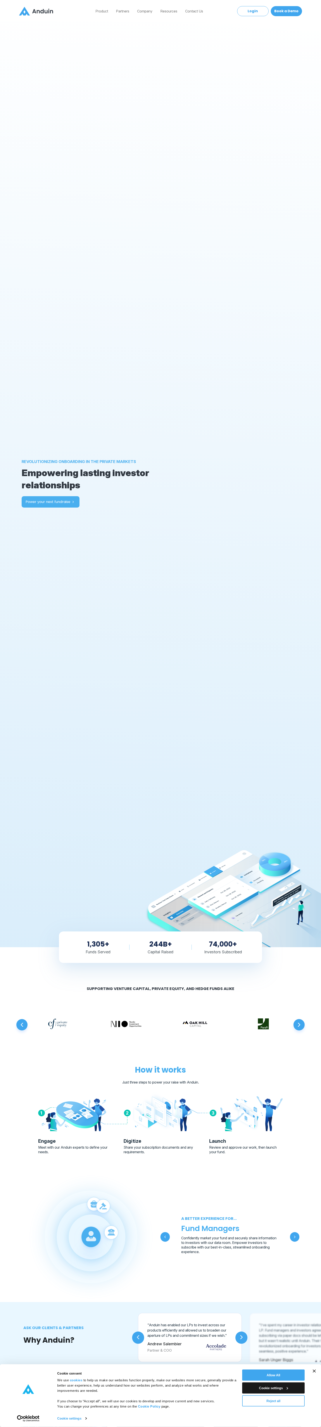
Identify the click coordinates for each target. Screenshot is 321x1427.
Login (253, 11)
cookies (76, 1380)
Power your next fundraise (48, 501)
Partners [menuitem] (122, 11)
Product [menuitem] (101, 11)
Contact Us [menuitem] (194, 11)
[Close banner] (314, 1371)
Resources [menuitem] (168, 11)
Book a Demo (286, 11)
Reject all (273, 1401)
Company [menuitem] (144, 11)
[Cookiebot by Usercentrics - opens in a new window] (28, 1418)
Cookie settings (69, 1418)
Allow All (273, 1375)
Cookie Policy (149, 1406)
